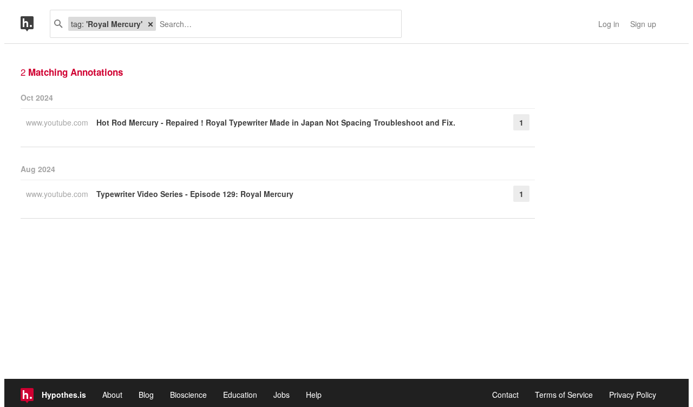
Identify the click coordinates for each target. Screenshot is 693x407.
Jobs (281, 394)
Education (240, 394)
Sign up (643, 24)
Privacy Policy (632, 394)
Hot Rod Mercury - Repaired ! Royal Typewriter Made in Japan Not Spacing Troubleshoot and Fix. (275, 122)
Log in (608, 24)
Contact (505, 394)
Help (314, 394)
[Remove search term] (150, 24)
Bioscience (188, 394)
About (112, 394)
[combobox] (274, 24)
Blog (146, 394)
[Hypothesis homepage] (35, 24)
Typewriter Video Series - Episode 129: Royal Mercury (194, 193)
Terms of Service (564, 394)
